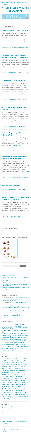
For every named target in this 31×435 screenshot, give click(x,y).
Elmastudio (4, 431)
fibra (21, 339)
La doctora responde (11, 150)
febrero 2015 (5, 390)
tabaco (12, 348)
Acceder (3, 421)
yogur (12, 350)
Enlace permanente (6, 73)
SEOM (10, 348)
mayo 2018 (23, 366)
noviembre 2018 (5, 364)
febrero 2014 (18, 396)
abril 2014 (4, 396)
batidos (12, 328)
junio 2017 (4, 374)
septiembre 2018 (22, 364)
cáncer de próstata (10, 335)
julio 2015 (20, 386)
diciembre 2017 (5, 370)
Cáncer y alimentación (12, 72)
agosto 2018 (4, 366)
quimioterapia (25, 177)
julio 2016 (11, 380)
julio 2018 (11, 366)
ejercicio (10, 339)
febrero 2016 (18, 382)
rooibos (3, 348)
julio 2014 (11, 394)
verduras (5, 350)
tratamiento (17, 348)
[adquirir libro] (2, 231)
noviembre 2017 (14, 370)
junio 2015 (4, 388)
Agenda (3, 407)
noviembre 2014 (5, 392)
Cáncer (5, 333)
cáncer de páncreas (19, 335)
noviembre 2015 (14, 384)
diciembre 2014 (19, 390)
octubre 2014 (14, 392)
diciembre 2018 (19, 362)
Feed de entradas (11, 421)
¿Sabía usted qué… (6, 412)
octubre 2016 (14, 378)
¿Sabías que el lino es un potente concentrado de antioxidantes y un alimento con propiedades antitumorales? (16, 299)
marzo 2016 (10, 382)
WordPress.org (5, 423)
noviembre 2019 (5, 358)
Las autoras (5, 4)
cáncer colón (25, 72)
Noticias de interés (11, 216)
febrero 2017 (5, 376)
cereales (23, 328)
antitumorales (6, 329)
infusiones (4, 341)
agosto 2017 (14, 372)
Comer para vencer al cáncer (15, 10)
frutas (24, 339)
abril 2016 (4, 382)
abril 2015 (16, 388)
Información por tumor (22, 2)
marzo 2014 (10, 396)
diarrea (24, 99)
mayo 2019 (10, 360)
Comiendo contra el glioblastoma (10, 275)
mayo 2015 (10, 388)
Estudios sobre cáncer (7, 408)
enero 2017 (11, 376)
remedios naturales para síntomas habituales (15, 345)
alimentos (16, 327)
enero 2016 (25, 382)
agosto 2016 (4, 380)
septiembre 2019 (22, 358)
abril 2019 (16, 360)
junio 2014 (17, 394)
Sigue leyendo (22, 68)
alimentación (18, 324)
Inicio (3, 2)
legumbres (8, 341)
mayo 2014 (23, 394)
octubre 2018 (14, 364)
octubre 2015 (22, 384)
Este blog (13, 2)
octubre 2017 (22, 370)
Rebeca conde (6, 314)
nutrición (16, 341)
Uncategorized (10, 47)
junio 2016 (17, 380)
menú (12, 341)
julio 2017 (20, 372)
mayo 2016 (23, 380)
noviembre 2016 (5, 378)
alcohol (10, 325)
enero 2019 (11, 362)
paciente (4, 342)
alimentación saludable (7, 327)
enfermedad (16, 339)
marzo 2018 (10, 368)
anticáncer (24, 327)
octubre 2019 (14, 358)
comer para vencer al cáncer (14, 331)
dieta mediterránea (20, 337)
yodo (9, 350)
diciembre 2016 (19, 376)
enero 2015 (11, 390)
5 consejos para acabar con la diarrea (14, 80)
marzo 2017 (23, 374)
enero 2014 (25, 396)
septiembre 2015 (5, 386)
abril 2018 (4, 368)
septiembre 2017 (5, 372)
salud (6, 348)
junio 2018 (17, 366)
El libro (7, 2)
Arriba (3, 432)
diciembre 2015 (5, 384)
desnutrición (22, 47)
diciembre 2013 (5, 398)
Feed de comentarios (21, 421)
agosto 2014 (4, 394)
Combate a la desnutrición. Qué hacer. (15, 30)
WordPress (13, 429)
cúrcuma (7, 337)
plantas (18, 342)
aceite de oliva (5, 325)
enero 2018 (25, 368)
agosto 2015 (14, 386)
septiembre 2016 (22, 378)
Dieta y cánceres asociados (11, 185)
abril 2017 (16, 374)
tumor (21, 348)
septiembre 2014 (22, 392)
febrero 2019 (5, 362)
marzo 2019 (23, 360)
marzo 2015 (23, 388)
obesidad (22, 341)
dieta (23, 189)
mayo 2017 (10, 374)
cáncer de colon (14, 333)
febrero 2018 (18, 368)
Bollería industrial (17, 328)
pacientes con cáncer (11, 342)
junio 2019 (4, 360)
